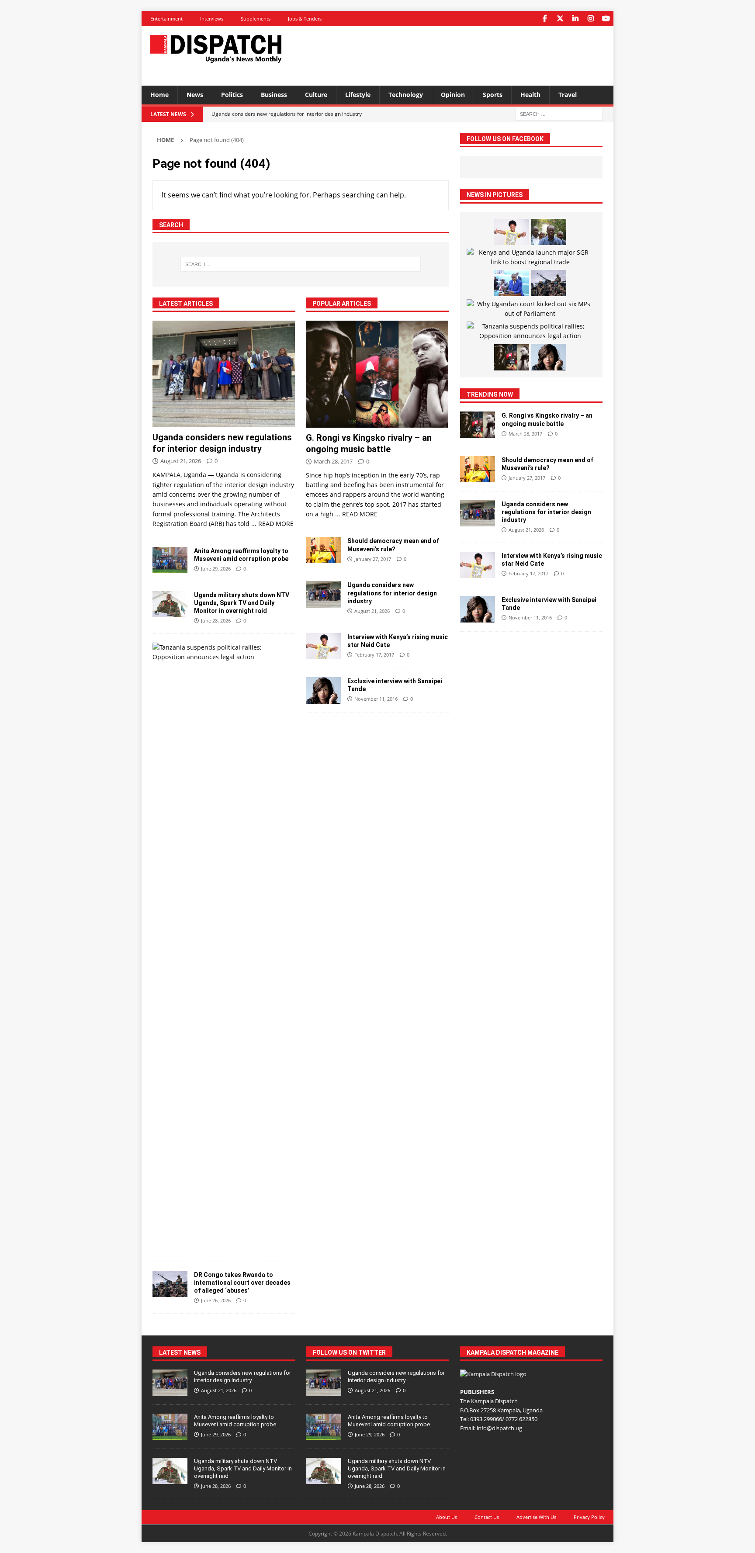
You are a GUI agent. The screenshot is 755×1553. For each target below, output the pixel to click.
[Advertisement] (462, 54)
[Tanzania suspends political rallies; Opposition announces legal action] (220, 652)
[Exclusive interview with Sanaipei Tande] (323, 690)
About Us (446, 1517)
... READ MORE (272, 523)
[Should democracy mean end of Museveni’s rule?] (323, 550)
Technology (405, 94)
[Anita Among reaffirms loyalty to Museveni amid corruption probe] (169, 560)
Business (274, 94)
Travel (567, 94)
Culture (316, 94)
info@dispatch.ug (499, 1428)
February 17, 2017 (374, 654)
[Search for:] (559, 113)
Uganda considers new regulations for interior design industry (392, 592)
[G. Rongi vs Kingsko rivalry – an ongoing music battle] (377, 374)
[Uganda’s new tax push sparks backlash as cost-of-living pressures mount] (511, 283)
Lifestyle (358, 94)
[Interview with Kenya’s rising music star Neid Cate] (323, 646)
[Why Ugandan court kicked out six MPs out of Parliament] (530, 309)
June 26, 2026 (216, 1300)
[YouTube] (605, 18)
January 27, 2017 (372, 559)
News (195, 94)
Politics (232, 94)
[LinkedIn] (575, 18)
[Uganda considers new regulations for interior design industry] (223, 374)
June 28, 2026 (216, 620)
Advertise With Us (536, 1517)
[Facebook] (544, 18)
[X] (560, 18)
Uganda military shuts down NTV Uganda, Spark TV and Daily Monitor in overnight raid (241, 602)
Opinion (453, 94)
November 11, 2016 (376, 698)
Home (159, 94)
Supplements (255, 18)
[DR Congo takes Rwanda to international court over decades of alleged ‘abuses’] (169, 1284)
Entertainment (166, 18)
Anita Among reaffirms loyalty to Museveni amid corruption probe (235, 1421)
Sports (492, 94)
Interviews (211, 18)
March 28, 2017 (333, 461)
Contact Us (486, 1517)
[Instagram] (590, 18)
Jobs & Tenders (305, 18)
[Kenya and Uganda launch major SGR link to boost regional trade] (530, 257)
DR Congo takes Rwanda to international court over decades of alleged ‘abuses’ (242, 1282)
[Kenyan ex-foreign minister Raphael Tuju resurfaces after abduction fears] (548, 232)
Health (530, 94)
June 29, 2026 (216, 568)
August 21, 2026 (180, 461)
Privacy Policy (589, 1517)
